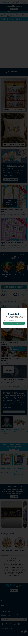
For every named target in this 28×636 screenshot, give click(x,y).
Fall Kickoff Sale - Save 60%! (14, 11)
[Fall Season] (7, 543)
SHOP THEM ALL (14, 258)
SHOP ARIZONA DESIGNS (14, 412)
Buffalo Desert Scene (19, 430)
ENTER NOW (14, 496)
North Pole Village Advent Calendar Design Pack (19, 469)
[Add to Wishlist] (11, 417)
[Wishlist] (23, 15)
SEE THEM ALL (14, 449)
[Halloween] (19, 543)
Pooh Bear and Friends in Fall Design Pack (6, 468)
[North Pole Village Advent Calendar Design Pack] (19, 459)
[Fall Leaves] (19, 266)
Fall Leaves (19, 274)
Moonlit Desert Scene (6, 430)
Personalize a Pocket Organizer (13, 109)
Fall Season (7, 550)
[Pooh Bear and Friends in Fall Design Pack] (7, 459)
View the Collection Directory (9, 534)
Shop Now (14, 9)
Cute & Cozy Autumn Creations (14, 144)
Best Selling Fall (7, 275)
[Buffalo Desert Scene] (19, 422)
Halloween (19, 550)
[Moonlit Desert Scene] (7, 422)
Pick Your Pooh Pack (10, 179)
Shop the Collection (14, 60)
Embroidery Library (8, 628)
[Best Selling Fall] (7, 266)
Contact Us (14, 590)
